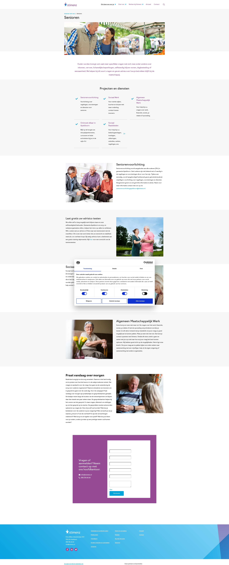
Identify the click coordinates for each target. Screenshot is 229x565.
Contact (156, 4)
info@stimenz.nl (70, 544)
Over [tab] (141, 268)
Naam (111, 448)
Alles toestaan (140, 301)
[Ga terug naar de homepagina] (70, 4)
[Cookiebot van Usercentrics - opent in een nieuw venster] (145, 262)
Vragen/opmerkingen (117, 479)
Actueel (148, 4)
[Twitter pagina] (76, 549)
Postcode (113, 454)
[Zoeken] (164, 4)
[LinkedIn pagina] (72, 549)
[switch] (104, 293)
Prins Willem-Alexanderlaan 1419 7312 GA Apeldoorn (75, 538)
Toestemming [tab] (87, 268)
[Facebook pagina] (67, 549)
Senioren (117, 542)
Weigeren (89, 301)
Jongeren (93, 546)
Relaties (117, 535)
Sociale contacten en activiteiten (100, 542)
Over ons (121, 4)
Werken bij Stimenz (135, 4)
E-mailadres (113, 473)
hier (91, 239)
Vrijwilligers (94, 538)
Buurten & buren (120, 538)
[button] (115, 4)
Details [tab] (114, 268)
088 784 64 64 (70, 542)
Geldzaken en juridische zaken (99, 531)
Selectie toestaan (114, 301)
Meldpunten (94, 535)
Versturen (116, 493)
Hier (110, 489)
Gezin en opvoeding (121, 531)
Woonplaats (114, 460)
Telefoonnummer (115, 467)
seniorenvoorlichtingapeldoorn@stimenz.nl (130, 188)
